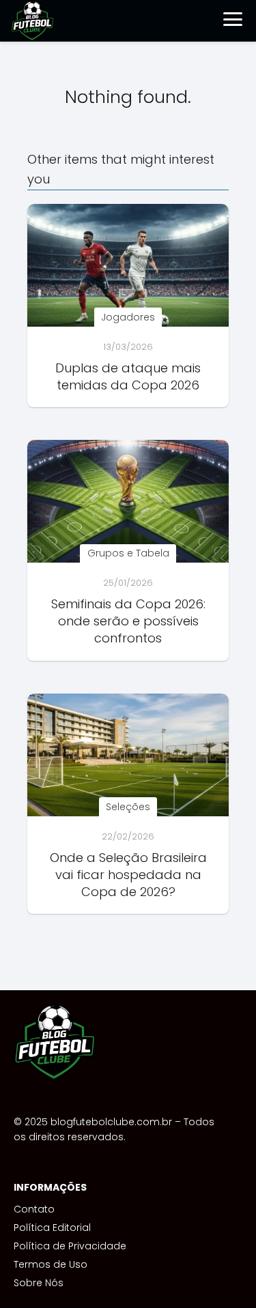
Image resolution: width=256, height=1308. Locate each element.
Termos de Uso (50, 1264)
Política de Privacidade (70, 1246)
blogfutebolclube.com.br (111, 1122)
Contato (34, 1209)
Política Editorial (52, 1227)
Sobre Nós (38, 1283)
